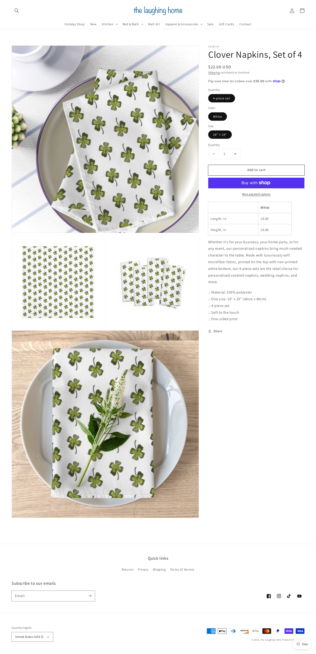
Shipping (214, 72)
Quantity (214, 145)
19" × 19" (220, 135)
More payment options (256, 194)
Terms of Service (182, 569)
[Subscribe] (90, 596)
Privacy (143, 569)
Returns (127, 569)
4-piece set (221, 98)
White (217, 116)
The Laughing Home (271, 639)
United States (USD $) (29, 637)
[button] (17, 11)
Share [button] (218, 331)
